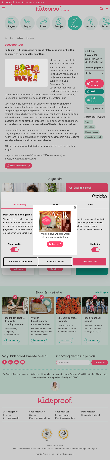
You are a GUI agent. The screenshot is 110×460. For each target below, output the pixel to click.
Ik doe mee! (55, 244)
